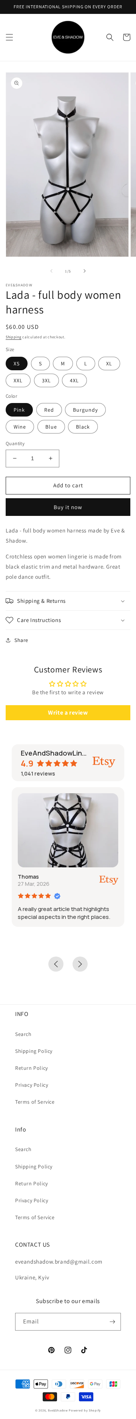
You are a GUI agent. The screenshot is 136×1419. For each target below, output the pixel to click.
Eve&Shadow (58, 1410)
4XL (74, 380)
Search (23, 1034)
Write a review (68, 712)
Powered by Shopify (85, 1410)
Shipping (14, 337)
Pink (19, 409)
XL (109, 363)
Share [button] (21, 640)
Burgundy (85, 409)
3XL (46, 380)
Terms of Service (35, 1101)
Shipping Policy (34, 1051)
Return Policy (31, 1068)
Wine (20, 426)
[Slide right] (84, 271)
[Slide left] (51, 271)
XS (17, 363)
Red (49, 409)
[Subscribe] (112, 1322)
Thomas (28, 876)
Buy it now (68, 507)
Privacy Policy (31, 1084)
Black (83, 426)
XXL (18, 380)
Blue (51, 426)
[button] (9, 37)
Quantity (15, 443)
